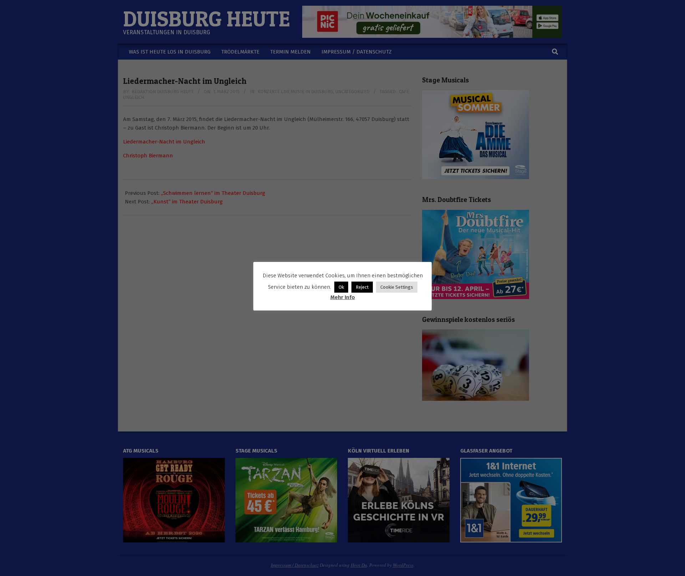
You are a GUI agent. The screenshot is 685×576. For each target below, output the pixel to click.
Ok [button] (341, 287)
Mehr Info (342, 297)
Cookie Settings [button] (396, 287)
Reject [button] (362, 287)
